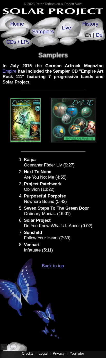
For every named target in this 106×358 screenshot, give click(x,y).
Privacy (59, 353)
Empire (9, 71)
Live (66, 28)
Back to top (53, 265)
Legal (43, 353)
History (90, 24)
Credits (27, 353)
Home (17, 24)
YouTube (77, 353)
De (99, 35)
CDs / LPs (18, 42)
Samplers (43, 31)
